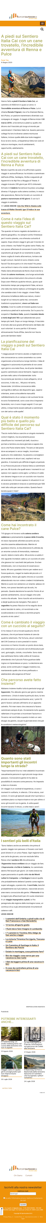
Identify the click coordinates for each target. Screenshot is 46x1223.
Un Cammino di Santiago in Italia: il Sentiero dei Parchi (22, 946)
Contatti (28, 1175)
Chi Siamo (18, 1175)
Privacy (1, 1212)
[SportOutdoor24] (23, 16)
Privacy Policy (7, 1217)
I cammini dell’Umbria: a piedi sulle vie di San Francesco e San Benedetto (25, 920)
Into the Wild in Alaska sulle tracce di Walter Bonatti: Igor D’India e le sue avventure (21, 209)
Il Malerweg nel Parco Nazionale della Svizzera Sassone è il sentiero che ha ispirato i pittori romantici (34, 1074)
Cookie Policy (18, 1217)
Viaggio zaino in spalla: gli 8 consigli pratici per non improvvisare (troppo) (11, 1073)
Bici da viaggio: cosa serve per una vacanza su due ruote (22, 956)
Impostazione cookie (23, 1180)
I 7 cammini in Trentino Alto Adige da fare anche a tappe (23, 934)
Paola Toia (5, 60)
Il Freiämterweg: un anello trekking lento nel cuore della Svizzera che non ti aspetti (11, 1045)
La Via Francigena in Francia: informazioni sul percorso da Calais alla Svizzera (33, 1045)
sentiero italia (7, 1088)
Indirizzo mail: (23, 1191)
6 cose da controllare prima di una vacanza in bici (22, 969)
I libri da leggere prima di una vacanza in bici (25, 963)
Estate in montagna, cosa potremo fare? (25, 951)
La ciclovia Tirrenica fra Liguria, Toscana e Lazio (25, 940)
